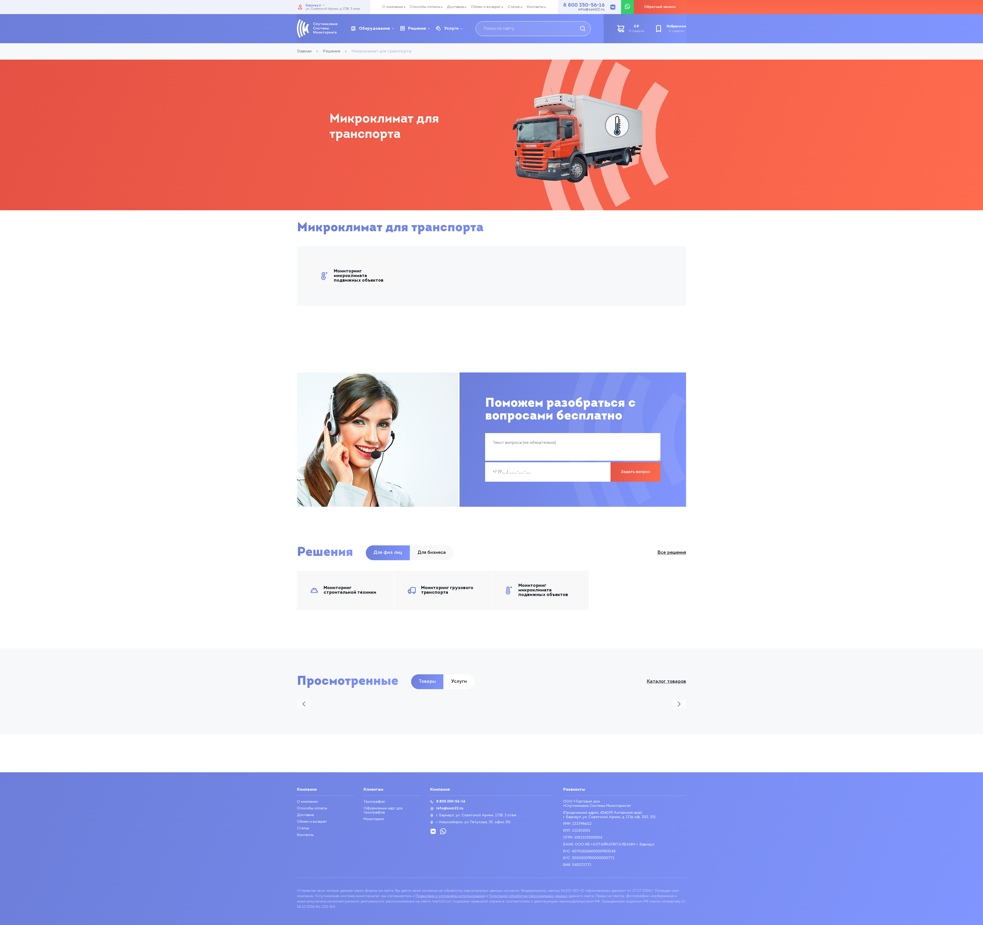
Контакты (535, 7)
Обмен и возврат (486, 7)
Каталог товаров (666, 681)
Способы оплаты (425, 7)
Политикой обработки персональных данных (528, 896)
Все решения (671, 552)
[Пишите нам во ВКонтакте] (613, 7)
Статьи (514, 7)
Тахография (374, 802)
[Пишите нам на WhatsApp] (627, 7)
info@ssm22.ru (591, 10)
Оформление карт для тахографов (383, 810)
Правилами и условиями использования (450, 896)
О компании (392, 7)
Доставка (455, 7)
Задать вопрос (635, 472)
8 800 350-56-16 (584, 5)
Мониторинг (374, 819)
